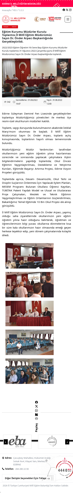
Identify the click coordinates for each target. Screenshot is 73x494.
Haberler (14, 26)
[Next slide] (67, 441)
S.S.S (21, 10)
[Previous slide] (6, 441)
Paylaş (36, 430)
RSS (15, 10)
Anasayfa (6, 10)
